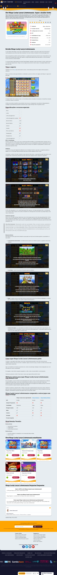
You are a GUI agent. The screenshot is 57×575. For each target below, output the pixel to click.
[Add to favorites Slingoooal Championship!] (22, 441)
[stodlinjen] (44, 562)
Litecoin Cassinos (36, 540)
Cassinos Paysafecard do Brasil (39, 537)
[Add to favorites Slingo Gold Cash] (7, 463)
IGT (15, 69)
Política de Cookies (30, 555)
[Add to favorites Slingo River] (38, 441)
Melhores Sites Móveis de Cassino (22, 538)
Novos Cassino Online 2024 (20, 534)
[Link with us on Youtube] (33, 546)
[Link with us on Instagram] (30, 546)
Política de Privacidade (49, 553)
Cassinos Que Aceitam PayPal (39, 534)
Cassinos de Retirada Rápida (20, 537)
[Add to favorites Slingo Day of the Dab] (22, 463)
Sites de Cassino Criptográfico (39, 536)
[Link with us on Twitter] (26, 546)
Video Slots (48, 26)
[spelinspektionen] (51, 561)
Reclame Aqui (38, 553)
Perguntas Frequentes (19, 553)
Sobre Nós (29, 553)
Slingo (44, 26)
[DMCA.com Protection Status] (55, 561)
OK (4, 572)
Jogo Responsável (9, 555)
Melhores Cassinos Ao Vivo (20, 536)
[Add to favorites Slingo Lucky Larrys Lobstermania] (38, 573)
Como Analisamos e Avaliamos (44, 555)
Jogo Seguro (19, 555)
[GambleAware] (18, 562)
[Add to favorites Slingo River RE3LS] (7, 441)
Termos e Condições (7, 553)
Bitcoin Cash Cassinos (37, 541)
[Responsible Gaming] (28, 562)
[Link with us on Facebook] (23, 546)
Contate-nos (28, 557)
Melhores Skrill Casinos (38, 538)
